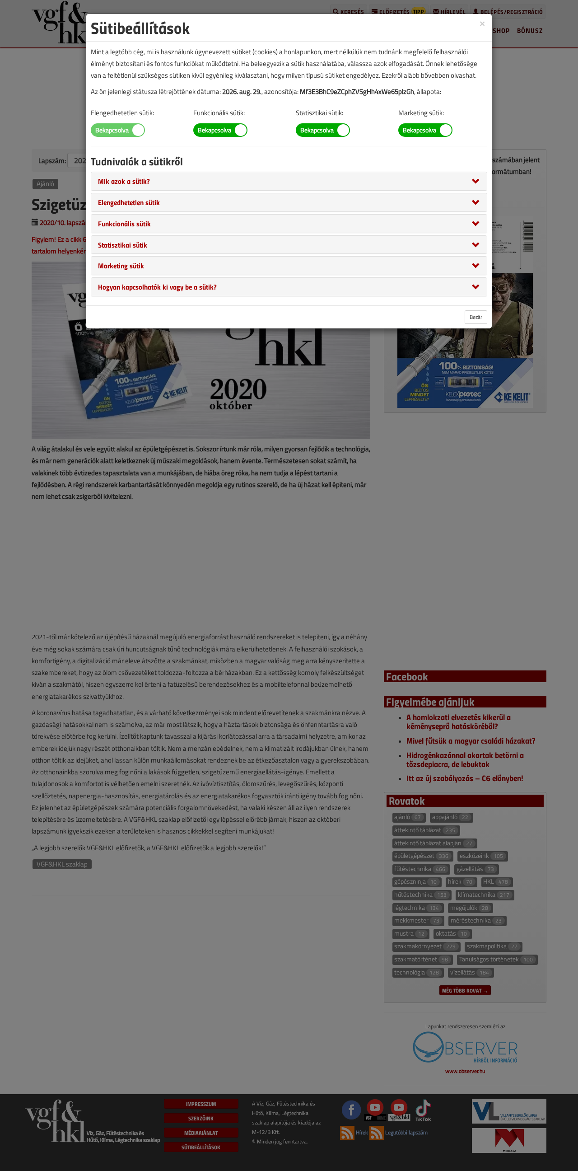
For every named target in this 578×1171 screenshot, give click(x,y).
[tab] (289, 181)
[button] (124, 181)
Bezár (476, 317)
